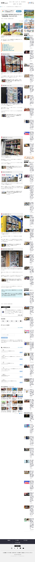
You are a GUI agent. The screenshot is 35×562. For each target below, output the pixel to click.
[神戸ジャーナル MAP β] (29, 159)
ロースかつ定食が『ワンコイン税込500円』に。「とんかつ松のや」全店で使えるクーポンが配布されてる (32, 334)
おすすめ (20, 3)
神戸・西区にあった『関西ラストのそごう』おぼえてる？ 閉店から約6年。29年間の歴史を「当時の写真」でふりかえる (32, 404)
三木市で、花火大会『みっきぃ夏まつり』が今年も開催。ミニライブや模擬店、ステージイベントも (32, 178)
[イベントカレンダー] (29, 21)
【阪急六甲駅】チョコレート (7, 45)
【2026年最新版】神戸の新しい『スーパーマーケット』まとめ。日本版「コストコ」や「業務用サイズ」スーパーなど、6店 (32, 207)
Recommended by (17, 413)
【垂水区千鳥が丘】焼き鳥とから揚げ (8, 50)
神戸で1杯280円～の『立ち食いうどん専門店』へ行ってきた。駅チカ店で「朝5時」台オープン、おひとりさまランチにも (32, 246)
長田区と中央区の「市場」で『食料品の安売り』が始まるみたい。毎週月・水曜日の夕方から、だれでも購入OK (32, 258)
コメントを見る (20, 327)
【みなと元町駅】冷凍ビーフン (7, 49)
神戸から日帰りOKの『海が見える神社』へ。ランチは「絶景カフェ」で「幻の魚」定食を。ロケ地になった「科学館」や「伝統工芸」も (32, 297)
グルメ (13, 1)
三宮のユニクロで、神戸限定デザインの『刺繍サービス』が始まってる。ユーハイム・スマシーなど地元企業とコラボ (32, 124)
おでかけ (14, 3)
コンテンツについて (18, 554)
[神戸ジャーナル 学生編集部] (29, 32)
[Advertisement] (12, 127)
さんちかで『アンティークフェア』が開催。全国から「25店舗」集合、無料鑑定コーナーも (32, 269)
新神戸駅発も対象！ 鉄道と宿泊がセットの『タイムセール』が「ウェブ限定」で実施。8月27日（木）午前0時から (32, 136)
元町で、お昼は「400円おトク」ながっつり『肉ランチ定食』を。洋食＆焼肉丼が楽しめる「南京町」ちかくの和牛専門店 (32, 148)
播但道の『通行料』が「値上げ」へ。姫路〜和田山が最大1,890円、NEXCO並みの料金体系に (32, 382)
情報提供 (9, 540)
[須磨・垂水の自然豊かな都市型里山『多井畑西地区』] (29, 18)
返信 (21, 352)
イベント (10, 1)
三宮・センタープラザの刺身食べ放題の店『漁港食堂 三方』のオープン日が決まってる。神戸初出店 (32, 345)
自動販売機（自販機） (11, 18)
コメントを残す (20, 347)
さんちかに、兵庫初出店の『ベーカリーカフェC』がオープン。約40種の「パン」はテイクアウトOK (32, 78)
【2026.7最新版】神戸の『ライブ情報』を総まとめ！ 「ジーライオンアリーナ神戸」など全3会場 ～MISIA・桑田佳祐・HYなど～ (32, 369)
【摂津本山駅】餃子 (6, 44)
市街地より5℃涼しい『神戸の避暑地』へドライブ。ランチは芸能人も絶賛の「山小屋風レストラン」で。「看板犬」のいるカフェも (32, 42)
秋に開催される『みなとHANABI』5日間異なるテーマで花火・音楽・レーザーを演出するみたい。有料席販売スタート (32, 55)
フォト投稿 (17, 540)
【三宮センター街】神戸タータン (8, 48)
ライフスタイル (23, 1)
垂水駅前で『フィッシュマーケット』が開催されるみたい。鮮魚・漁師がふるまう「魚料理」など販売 (32, 67)
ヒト (19, 1)
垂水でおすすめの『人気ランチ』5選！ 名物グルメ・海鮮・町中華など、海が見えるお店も (32, 88)
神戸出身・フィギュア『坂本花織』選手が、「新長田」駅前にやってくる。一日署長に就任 (32, 392)
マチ (17, 3)
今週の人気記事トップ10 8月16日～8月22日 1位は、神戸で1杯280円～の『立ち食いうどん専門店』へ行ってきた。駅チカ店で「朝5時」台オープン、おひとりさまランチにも (32, 192)
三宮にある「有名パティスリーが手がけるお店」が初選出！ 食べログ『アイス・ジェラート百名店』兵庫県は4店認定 (32, 100)
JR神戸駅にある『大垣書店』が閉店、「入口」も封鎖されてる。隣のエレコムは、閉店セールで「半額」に (32, 357)
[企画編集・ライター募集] (29, 25)
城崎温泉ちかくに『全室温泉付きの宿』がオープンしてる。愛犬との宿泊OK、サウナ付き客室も (32, 310)
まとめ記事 (6, 18)
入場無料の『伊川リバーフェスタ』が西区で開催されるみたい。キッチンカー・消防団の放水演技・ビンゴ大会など (32, 280)
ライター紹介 (25, 540)
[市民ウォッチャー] (29, 28)
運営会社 (23, 552)
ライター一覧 (20, 315)
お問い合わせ (14, 552)
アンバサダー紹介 (17, 542)
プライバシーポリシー (29, 552)
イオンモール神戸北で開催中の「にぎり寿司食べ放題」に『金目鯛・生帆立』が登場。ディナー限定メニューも (32, 112)
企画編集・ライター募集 (7, 552)
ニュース (16, 1)
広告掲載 (19, 552)
